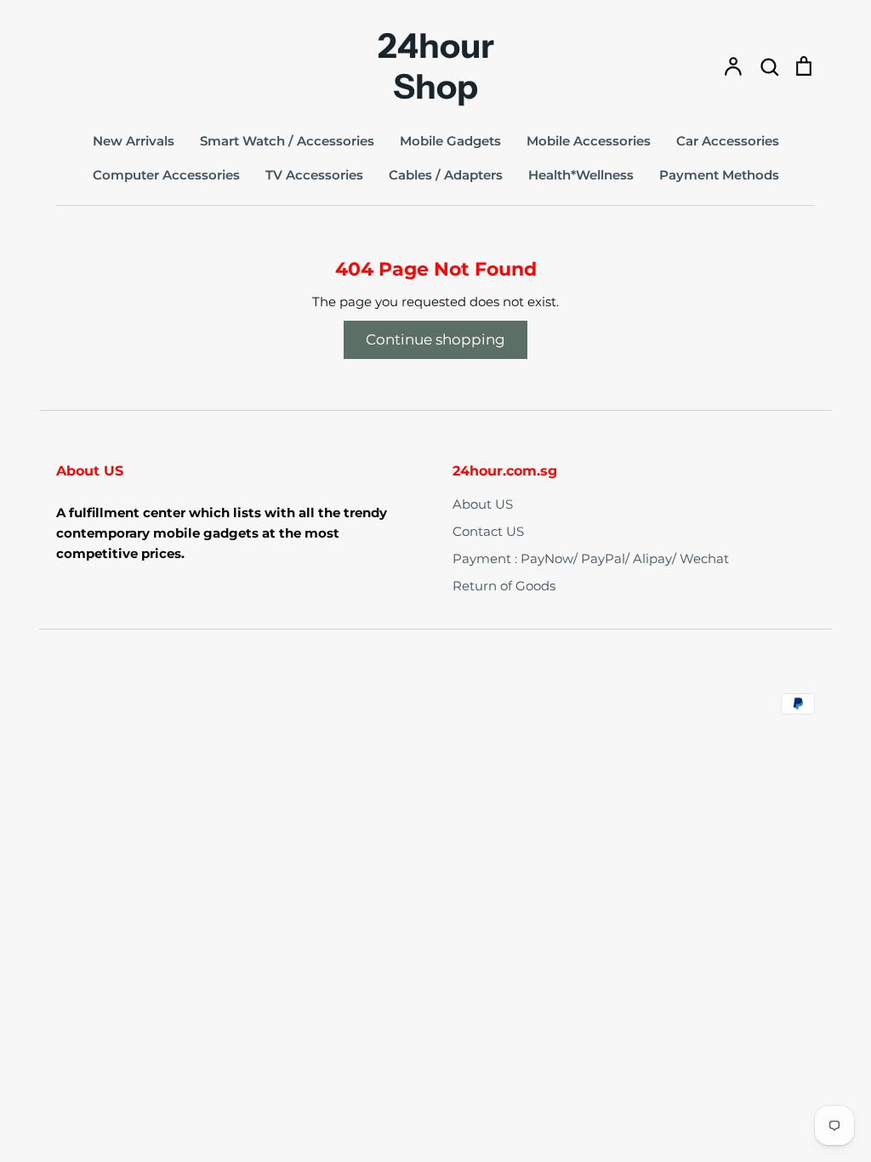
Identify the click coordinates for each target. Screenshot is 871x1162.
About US (483, 504)
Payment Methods (719, 175)
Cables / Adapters (446, 175)
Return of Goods (504, 586)
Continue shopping (435, 339)
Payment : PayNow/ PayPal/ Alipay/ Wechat (591, 558)
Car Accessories (727, 141)
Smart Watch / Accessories (287, 141)
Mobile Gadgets (450, 141)
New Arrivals (133, 141)
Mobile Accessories (589, 141)
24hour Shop (436, 66)
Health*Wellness (581, 175)
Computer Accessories (166, 175)
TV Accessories (314, 175)
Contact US (488, 531)
